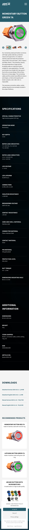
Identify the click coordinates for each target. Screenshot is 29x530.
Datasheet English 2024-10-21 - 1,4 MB (12, 395)
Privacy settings (14, 517)
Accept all (14, 509)
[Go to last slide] (3, 47)
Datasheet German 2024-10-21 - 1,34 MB (13, 390)
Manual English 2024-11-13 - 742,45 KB (12, 405)
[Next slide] (26, 47)
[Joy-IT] (6, 4)
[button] (8, 47)
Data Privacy (10, 526)
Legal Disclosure (18, 526)
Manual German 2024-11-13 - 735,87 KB (13, 400)
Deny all (14, 513)
